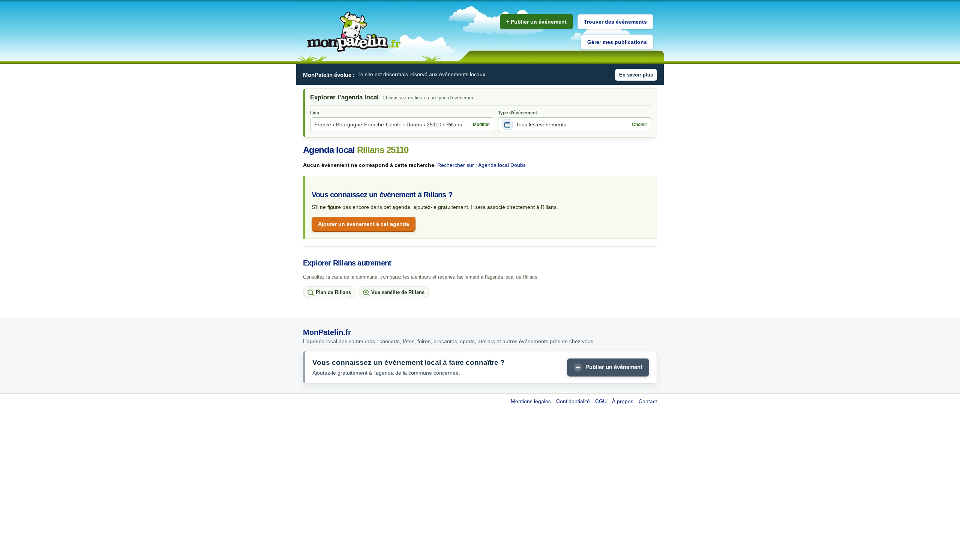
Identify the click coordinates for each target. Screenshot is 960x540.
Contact (648, 401)
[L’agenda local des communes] (353, 32)
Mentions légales (531, 401)
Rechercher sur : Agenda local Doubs (481, 165)
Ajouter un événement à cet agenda (363, 224)
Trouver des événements (615, 22)
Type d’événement (517, 113)
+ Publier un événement (536, 22)
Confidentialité (573, 401)
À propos (622, 401)
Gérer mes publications (617, 42)
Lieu (314, 113)
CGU (601, 401)
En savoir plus (636, 75)
